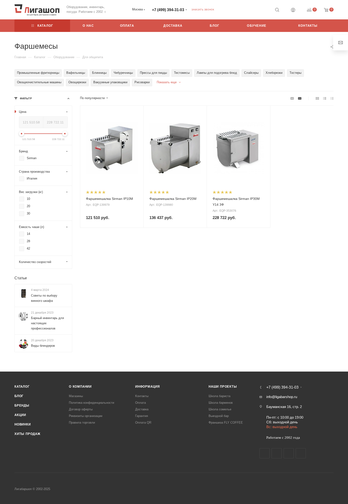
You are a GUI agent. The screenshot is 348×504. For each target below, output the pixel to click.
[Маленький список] (292, 98)
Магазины (76, 396)
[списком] (324, 98)
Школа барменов (221, 402)
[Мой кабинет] (293, 10)
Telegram (277, 453)
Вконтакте (264, 453)
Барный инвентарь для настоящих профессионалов (47, 323)
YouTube (289, 453)
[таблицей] (332, 98)
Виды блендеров (43, 345)
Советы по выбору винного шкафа (44, 298)
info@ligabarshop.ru (281, 397)
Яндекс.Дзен (301, 453)
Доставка (141, 409)
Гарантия (141, 416)
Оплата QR (143, 422)
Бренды (21, 405)
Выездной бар (219, 416)
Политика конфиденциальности (91, 402)
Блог (18, 396)
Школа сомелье (220, 409)
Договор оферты (81, 409)
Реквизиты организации (85, 416)
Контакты (141, 396)
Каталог (22, 386)
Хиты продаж (27, 434)
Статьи (20, 278)
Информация (147, 386)
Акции (20, 415)
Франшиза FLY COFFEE (226, 422)
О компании (80, 386)
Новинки (22, 424)
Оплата (140, 402)
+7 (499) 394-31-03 (168, 10)
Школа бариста (219, 396)
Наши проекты (223, 386)
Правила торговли (82, 422)
